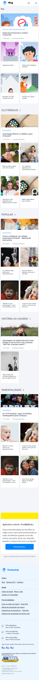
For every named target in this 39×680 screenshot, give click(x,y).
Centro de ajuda (7, 592)
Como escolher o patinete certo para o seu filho (28, 272)
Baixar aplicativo (19, 547)
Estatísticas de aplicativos (11, 610)
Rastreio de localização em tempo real (16, 614)
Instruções (6, 233)
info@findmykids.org (8, 673)
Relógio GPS (10, 582)
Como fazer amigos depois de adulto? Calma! (28, 480)
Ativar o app (18, 592)
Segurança (6, 410)
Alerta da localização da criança (13, 607)
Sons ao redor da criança (11, 604)
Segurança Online (8, 65)
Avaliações (6, 130)
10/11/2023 (5, 419)
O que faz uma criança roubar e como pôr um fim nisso (29, 305)
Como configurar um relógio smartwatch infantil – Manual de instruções (16, 238)
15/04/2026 (5, 38)
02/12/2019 (5, 244)
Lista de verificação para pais (13, 29)
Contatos (20, 582)
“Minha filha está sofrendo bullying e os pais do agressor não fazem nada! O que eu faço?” (9, 378)
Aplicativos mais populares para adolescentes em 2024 (9, 201)
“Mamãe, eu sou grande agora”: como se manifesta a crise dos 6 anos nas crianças (8, 307)
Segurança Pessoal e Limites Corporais (15, 34)
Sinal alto (25, 610)
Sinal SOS (24, 604)
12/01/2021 (5, 348)
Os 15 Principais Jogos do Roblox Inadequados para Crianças (17, 415)
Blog (3, 582)
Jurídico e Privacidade (10, 595)
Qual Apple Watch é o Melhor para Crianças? (17, 135)
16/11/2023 (5, 139)
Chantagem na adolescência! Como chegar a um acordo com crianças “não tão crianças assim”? (18, 342)
